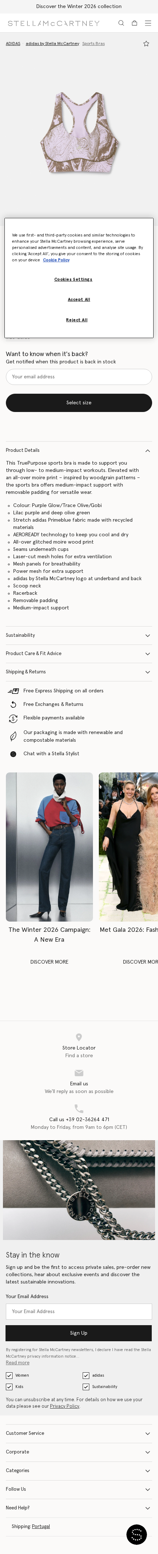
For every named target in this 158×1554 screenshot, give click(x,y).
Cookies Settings (73, 279)
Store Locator (79, 1048)
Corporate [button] (17, 1452)
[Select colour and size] (146, 43)
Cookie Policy (56, 260)
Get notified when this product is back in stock (61, 361)
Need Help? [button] (18, 1508)
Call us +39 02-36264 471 (79, 1119)
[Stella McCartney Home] (53, 23)
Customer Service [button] (25, 1433)
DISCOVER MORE (49, 962)
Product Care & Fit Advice (33, 653)
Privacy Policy (64, 1406)
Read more (17, 1363)
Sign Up (78, 1333)
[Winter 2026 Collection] (49, 847)
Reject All (76, 320)
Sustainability (20, 635)
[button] (79, 129)
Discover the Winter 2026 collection (79, 6)
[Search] (121, 23)
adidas (98, 1375)
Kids (19, 1387)
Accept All (79, 300)
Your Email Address (27, 1296)
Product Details (23, 450)
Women (22, 1375)
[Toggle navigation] (148, 23)
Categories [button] (17, 1470)
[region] (79, 278)
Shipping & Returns (26, 672)
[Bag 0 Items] (134, 23)
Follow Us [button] (16, 1489)
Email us (79, 1083)
